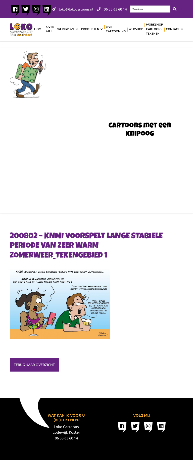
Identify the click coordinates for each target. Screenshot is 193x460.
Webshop (136, 29)
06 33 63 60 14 (115, 9)
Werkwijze (66, 29)
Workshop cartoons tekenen (154, 29)
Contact (173, 29)
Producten (90, 29)
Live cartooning (116, 29)
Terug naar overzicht (34, 364)
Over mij (50, 29)
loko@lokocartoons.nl (75, 9)
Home (38, 29)
